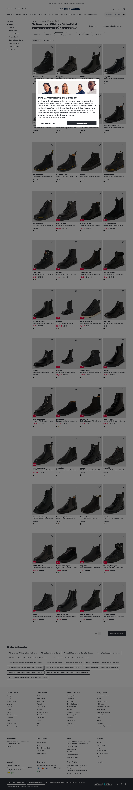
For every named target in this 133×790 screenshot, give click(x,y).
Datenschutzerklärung (52, 117)
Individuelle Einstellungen (51, 123)
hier (55, 115)
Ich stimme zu (81, 123)
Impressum (63, 117)
